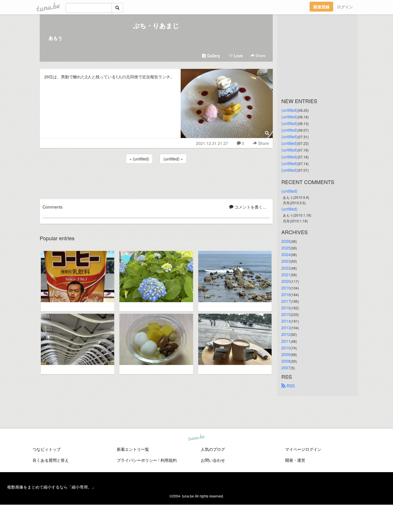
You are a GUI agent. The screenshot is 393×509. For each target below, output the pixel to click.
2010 (286, 348)
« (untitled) (139, 159)
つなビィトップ (47, 449)
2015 (286, 314)
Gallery (213, 55)
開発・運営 (295, 460)
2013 (286, 327)
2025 (286, 248)
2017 (286, 301)
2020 (286, 281)
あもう (55, 38)
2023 (286, 261)
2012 (286, 334)
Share (259, 55)
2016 (286, 308)
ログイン (345, 7)
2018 (286, 294)
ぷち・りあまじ (156, 25)
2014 (286, 321)
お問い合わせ (213, 460)
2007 (286, 367)
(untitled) (289, 110)
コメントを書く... (249, 207)
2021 (286, 274)
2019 (286, 288)
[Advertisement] (156, 180)
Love (238, 55)
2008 (286, 361)
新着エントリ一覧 (133, 449)
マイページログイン (303, 449)
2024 (286, 254)
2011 (286, 341)
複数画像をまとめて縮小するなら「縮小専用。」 (51, 487)
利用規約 (169, 460)
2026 (286, 241)
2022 (286, 268)
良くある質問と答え (51, 460)
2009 (286, 354)
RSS (290, 386)
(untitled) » (173, 159)
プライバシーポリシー (137, 460)
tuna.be (196, 438)
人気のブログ (213, 449)
